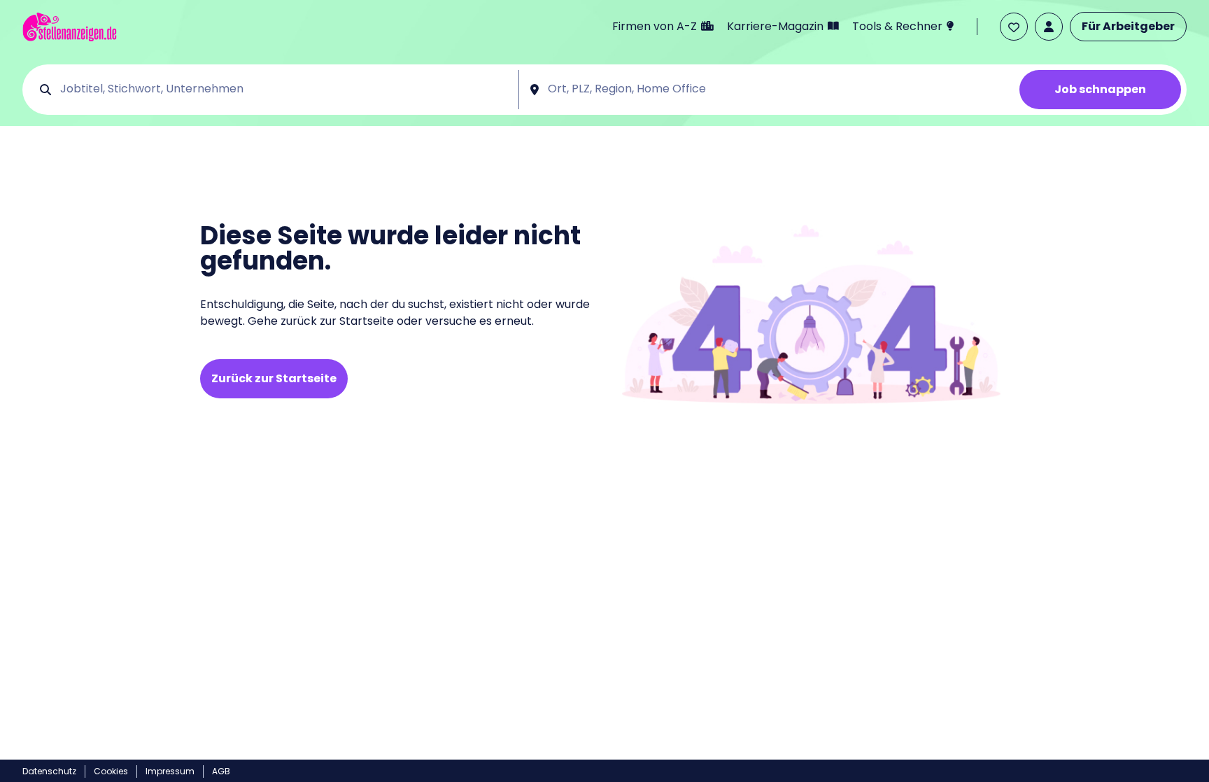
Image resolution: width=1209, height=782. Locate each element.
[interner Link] (69, 27)
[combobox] (284, 90)
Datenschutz (49, 771)
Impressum (170, 771)
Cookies (111, 771)
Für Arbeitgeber (1128, 26)
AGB (221, 771)
